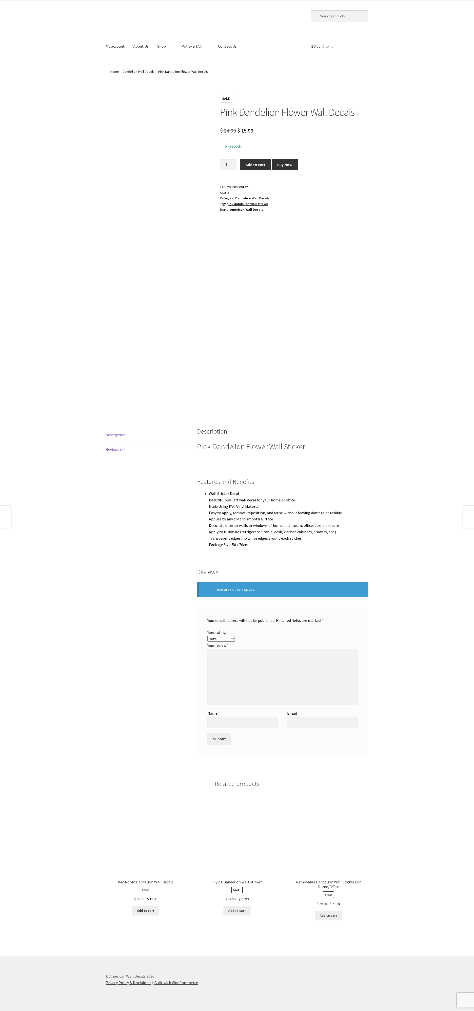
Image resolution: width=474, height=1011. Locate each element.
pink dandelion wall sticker (247, 204)
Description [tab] (115, 434)
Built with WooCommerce (176, 982)
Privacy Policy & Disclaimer (128, 982)
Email (292, 713)
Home (114, 71)
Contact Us (227, 46)
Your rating (216, 632)
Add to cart (255, 164)
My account (115, 46)
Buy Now (284, 164)
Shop (161, 46)
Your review (218, 645)
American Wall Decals (246, 209)
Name (212, 713)
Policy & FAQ (191, 46)
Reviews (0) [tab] (115, 449)
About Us (141, 46)
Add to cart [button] (145, 910)
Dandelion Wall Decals (139, 71)
